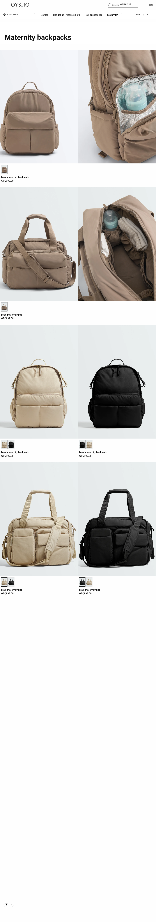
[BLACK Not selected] (11, 444)
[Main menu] (6, 4)
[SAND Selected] (4, 444)
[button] (11, 904)
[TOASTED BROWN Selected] (4, 169)
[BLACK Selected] (82, 444)
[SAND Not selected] (89, 444)
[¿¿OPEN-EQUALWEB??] (9, 904)
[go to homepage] (20, 5)
